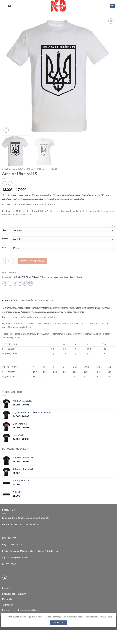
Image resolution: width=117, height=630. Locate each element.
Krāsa (4, 248)
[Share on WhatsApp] (4, 283)
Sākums (6, 169)
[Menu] (4, 5)
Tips (4, 230)
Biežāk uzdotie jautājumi (14, 593)
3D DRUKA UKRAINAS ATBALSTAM (29, 169)
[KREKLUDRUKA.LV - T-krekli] (58, 6)
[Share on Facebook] (10, 283)
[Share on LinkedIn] (30, 283)
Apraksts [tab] (7, 300)
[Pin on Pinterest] (25, 283)
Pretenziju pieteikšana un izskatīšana (20, 610)
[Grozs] (112, 6)
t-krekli (52, 169)
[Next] (109, 75)
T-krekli (72, 277)
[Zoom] (6, 130)
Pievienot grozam (32, 261)
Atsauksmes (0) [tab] (46, 300)
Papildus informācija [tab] (25, 300)
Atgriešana (7, 604)
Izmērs (5, 239)
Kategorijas (7, 599)
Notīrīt (112, 226)
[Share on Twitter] (15, 283)
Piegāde (6, 588)
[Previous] (8, 75)
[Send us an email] (4, 577)
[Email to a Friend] (20, 283)
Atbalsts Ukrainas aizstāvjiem (56, 277)
